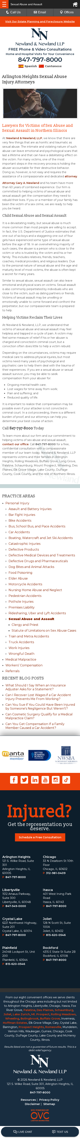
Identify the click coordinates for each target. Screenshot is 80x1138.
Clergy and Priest (25, 625)
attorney (71, 176)
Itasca (48, 890)
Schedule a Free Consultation (40, 837)
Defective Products (24, 549)
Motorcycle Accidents (25, 584)
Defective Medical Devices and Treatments (42, 555)
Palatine (29, 1010)
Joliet (47, 919)
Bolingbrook (30, 1018)
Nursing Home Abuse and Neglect (35, 590)
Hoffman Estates (15, 1023)
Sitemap (49, 1104)
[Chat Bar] (40, 1132)
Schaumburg (64, 1010)
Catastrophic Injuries (24, 544)
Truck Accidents (21, 642)
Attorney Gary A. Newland (20, 183)
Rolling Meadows (63, 1014)
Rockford (50, 948)
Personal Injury (17, 503)
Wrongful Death (21, 654)
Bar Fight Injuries (22, 515)
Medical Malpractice (20, 659)
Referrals (12, 671)
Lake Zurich (21, 1014)
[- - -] (4, 4)
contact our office (15, 444)
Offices (69, 12)
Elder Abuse (18, 578)
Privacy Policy (49, 1100)
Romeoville (53, 1027)
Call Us (15, 12)
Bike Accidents (20, 520)
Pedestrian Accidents (25, 596)
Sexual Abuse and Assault (31, 619)
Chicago (49, 857)
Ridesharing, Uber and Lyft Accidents (37, 613)
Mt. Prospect (40, 1014)
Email (42, 12)
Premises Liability (22, 607)
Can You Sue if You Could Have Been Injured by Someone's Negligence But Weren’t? (40, 706)
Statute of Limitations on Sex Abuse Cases (44, 630)
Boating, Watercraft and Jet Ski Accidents (41, 538)
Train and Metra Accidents (29, 636)
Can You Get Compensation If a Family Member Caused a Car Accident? (34, 726)
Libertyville (11, 890)
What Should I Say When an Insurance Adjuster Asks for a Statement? (35, 687)
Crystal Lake (12, 919)
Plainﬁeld (9, 948)
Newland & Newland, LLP (24, 138)
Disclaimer (32, 1104)
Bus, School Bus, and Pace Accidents (37, 526)
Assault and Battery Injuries (30, 509)
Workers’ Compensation (24, 665)
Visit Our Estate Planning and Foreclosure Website (40, 21)
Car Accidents (19, 532)
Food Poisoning (20, 572)
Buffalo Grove (50, 1018)
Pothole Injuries (21, 601)
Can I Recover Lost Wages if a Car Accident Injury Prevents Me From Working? (38, 697)
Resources (28, 1100)
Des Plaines (45, 1010)
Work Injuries (19, 648)
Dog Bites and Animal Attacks (31, 567)
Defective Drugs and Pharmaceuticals (38, 561)
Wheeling (12, 1018)
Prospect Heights (31, 1027)
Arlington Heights (16, 857)
